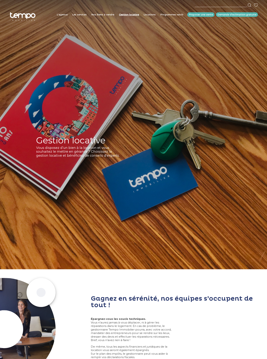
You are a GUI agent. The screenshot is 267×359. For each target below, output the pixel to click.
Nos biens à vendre (102, 14)
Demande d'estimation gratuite (237, 14)
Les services (79, 14)
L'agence (62, 14)
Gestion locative (129, 14)
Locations (150, 14)
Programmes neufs (171, 14)
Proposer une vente (201, 14)
